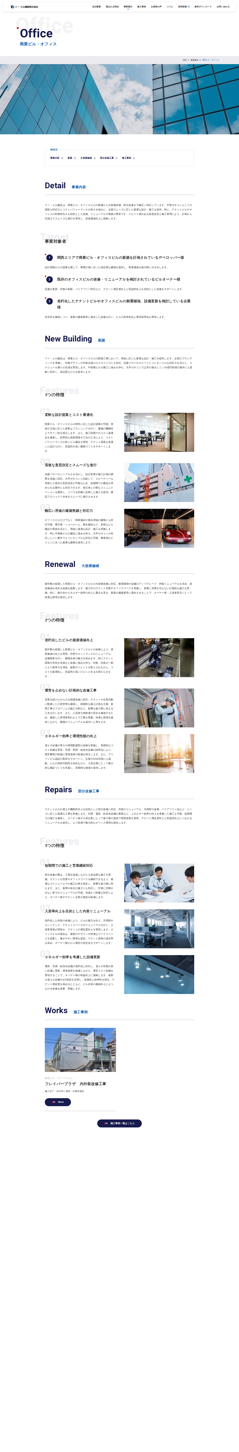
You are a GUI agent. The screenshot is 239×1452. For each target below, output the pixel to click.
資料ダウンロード (203, 6)
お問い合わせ (223, 6)
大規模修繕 (86, 158)
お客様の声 (156, 6)
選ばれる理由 (112, 6)
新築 (70, 158)
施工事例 (141, 6)
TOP (185, 60)
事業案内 (128, 6)
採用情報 (182, 6)
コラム (170, 6)
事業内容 (54, 158)
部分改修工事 (107, 158)
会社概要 (96, 6)
